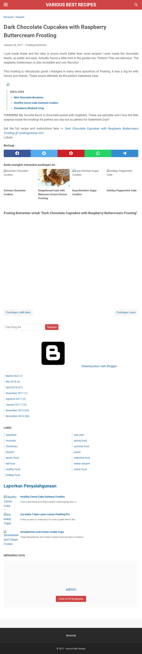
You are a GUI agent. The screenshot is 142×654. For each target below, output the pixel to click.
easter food (12, 457)
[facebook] (17, 153)
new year (79, 434)
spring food (80, 440)
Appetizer (11, 434)
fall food (10, 463)
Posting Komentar (36, 45)
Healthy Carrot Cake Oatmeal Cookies (36, 102)
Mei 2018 (13, 381)
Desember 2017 (17, 393)
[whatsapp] (97, 153)
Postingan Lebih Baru (18, 312)
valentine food (82, 457)
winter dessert (82, 463)
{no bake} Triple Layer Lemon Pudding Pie (45, 514)
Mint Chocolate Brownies (28, 97)
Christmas (12, 446)
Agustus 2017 (16, 398)
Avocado (11, 440)
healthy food (13, 469)
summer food (81, 446)
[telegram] (124, 153)
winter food (80, 469)
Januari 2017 (16, 404)
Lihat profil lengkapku (71, 598)
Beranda (71, 635)
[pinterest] (71, 153)
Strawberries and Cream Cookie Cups (42, 531)
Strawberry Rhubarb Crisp (29, 108)
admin (71, 589)
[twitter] (44, 153)
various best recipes (71, 4)
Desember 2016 (17, 410)
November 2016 (17, 416)
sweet (77, 452)
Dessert (10, 452)
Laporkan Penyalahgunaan (30, 486)
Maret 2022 (14, 375)
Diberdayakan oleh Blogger (99, 366)
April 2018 (14, 387)
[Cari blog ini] (136, 5)
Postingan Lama (126, 312)
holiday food (13, 475)
